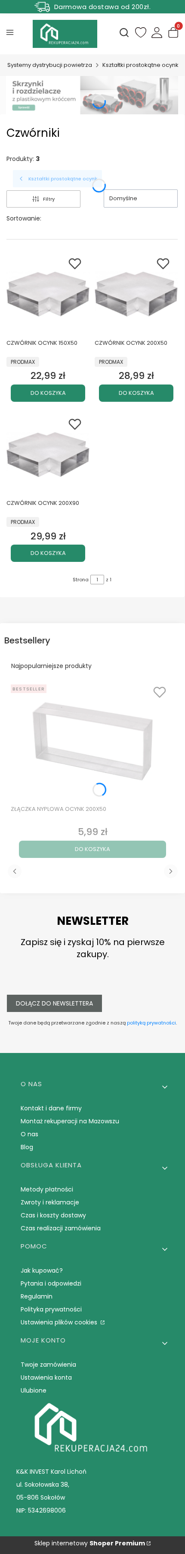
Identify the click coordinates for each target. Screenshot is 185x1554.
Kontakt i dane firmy (51, 1108)
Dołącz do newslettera (54, 1003)
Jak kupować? (42, 1270)
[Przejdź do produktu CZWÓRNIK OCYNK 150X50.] (47, 294)
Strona (81, 579)
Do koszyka (48, 393)
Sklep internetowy (89, 1543)
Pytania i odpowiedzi (51, 1283)
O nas (29, 1134)
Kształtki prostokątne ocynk (140, 65)
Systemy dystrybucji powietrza (49, 65)
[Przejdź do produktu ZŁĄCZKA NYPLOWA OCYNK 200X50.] (92, 741)
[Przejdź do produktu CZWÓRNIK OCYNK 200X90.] (47, 454)
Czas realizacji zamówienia (61, 1228)
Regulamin (36, 1296)
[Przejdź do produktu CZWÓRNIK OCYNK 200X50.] (136, 294)
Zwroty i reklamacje (50, 1202)
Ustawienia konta (46, 1377)
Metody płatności (47, 1189)
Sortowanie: (23, 218)
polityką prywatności (151, 1022)
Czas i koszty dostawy (53, 1215)
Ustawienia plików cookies (60, 1322)
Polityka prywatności (51, 1309)
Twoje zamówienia (48, 1364)
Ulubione (33, 1390)
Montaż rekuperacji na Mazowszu (70, 1121)
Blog (27, 1147)
